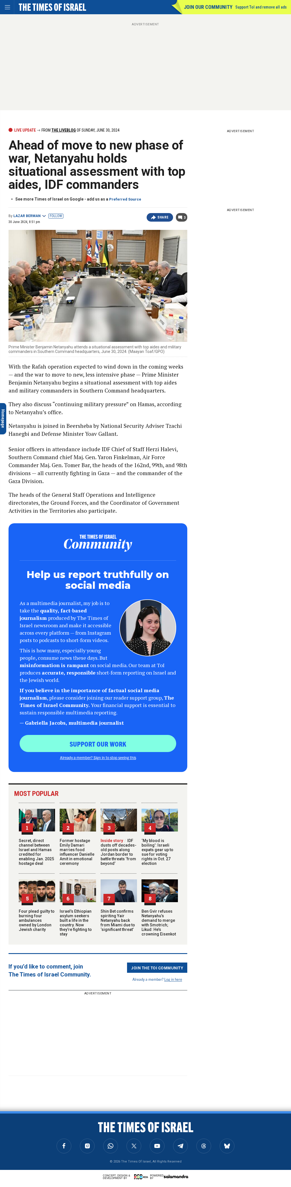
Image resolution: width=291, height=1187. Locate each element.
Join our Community (208, 7)
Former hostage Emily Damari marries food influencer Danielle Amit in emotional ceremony (77, 852)
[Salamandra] (176, 1176)
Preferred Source (125, 199)
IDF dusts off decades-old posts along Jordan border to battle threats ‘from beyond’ (118, 852)
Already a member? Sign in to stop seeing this (98, 757)
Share (163, 217)
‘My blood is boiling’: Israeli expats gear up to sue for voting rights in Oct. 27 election (157, 852)
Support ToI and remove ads (261, 7)
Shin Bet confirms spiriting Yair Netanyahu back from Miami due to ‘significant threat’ (118, 920)
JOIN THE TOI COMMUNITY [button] (157, 967)
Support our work (98, 743)
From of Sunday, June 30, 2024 (80, 130)
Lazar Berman (27, 216)
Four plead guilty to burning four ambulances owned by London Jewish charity (37, 920)
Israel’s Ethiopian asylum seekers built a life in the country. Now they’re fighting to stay (76, 922)
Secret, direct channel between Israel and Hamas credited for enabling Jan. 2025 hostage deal (36, 852)
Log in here (173, 979)
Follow (56, 216)
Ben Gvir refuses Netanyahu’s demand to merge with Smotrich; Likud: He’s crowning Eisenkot (159, 922)
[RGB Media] (142, 1176)
